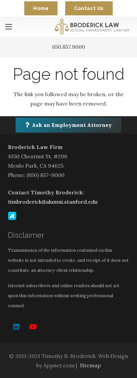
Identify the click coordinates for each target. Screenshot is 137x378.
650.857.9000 (68, 46)
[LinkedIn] (16, 327)
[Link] (93, 27)
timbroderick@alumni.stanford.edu (52, 201)
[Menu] (8, 26)
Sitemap (90, 365)
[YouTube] (33, 327)
